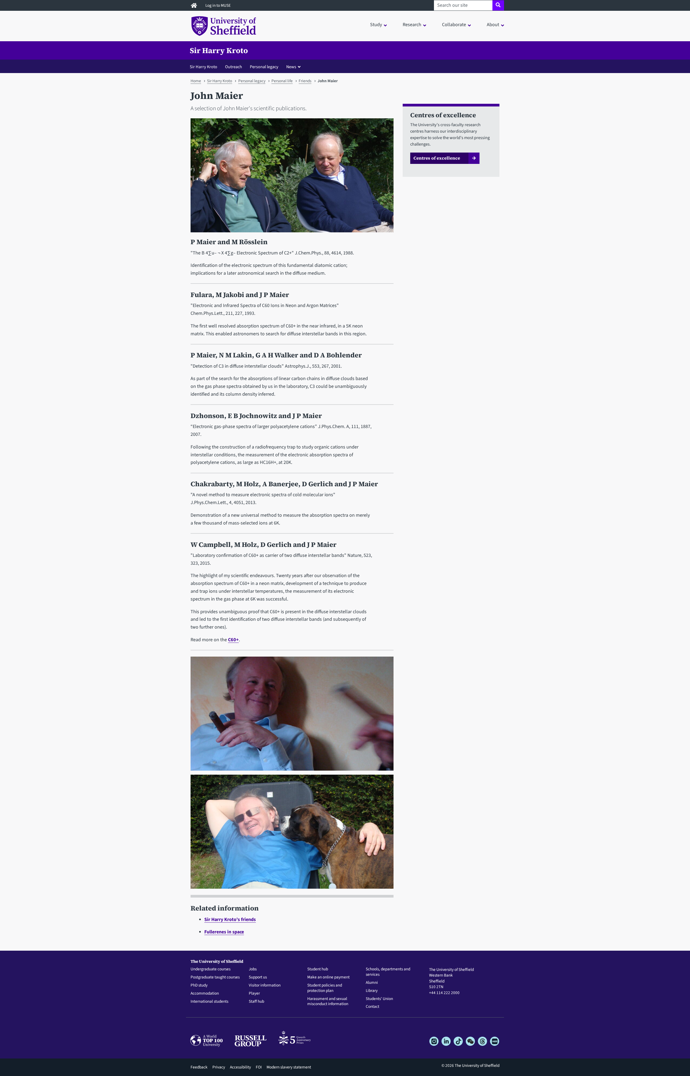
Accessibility (240, 1067)
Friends (305, 81)
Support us (258, 977)
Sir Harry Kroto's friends (230, 919)
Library (372, 991)
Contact (372, 1006)
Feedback (199, 1067)
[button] (294, 66)
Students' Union (379, 999)
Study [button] (376, 24)
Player (254, 993)
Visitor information (265, 985)
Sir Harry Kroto (219, 50)
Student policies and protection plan (324, 988)
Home (196, 81)
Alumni (372, 982)
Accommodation (205, 993)
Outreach (233, 67)
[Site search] (498, 5)
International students (209, 1001)
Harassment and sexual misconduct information (327, 1001)
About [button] (493, 24)
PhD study (199, 985)
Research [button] (412, 24)
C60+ (233, 639)
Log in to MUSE (218, 5)
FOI (259, 1067)
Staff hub (256, 1001)
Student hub (317, 969)
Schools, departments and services (388, 972)
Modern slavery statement (289, 1067)
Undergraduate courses (210, 969)
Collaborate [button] (454, 24)
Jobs (253, 969)
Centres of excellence (436, 158)
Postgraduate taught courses (215, 977)
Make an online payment (328, 977)
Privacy (218, 1067)
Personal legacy (264, 67)
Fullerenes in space (224, 932)
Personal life (282, 81)
